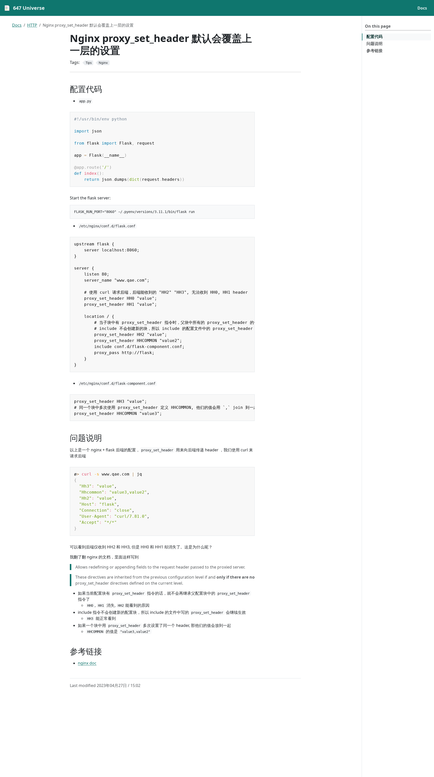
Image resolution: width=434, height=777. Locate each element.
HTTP (32, 25)
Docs (17, 25)
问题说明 (374, 43)
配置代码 (374, 36)
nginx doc (87, 663)
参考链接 (374, 50)
